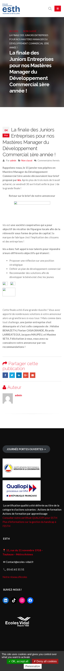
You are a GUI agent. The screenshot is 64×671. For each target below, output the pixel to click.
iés (19, 180)
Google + (26, 375)
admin (13, 160)
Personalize (32, 666)
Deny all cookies (46, 661)
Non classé (26, 160)
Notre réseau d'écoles (15, 576)
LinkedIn (19, 375)
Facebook (5, 375)
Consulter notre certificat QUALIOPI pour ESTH (30, 517)
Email (32, 375)
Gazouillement (12, 375)
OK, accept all (19, 661)
